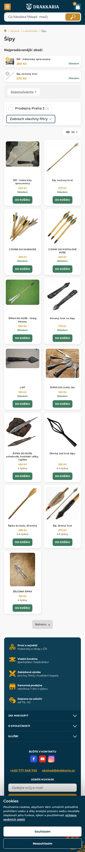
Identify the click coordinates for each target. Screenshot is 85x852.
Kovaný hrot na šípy (62, 318)
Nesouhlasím (42, 843)
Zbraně (14, 30)
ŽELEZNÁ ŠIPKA (22, 591)
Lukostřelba (30, 30)
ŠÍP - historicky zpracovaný (34, 59)
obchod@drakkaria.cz (58, 770)
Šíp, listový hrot (62, 525)
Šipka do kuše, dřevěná (22, 525)
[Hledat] (72, 17)
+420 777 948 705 (23, 770)
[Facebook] (33, 758)
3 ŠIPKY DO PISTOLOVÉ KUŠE (62, 251)
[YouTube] (42, 758)
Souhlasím (43, 831)
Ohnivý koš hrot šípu (62, 453)
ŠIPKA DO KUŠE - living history (22, 320)
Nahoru (41, 624)
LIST (22, 387)
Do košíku (22, 199)
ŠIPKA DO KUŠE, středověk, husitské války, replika (22, 456)
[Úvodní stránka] (5, 30)
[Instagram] (51, 758)
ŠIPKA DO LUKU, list (62, 387)
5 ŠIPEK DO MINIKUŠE (22, 249)
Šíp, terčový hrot (27, 73)
